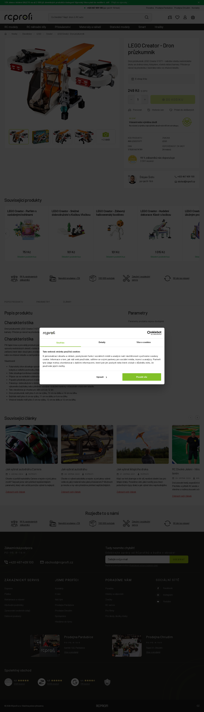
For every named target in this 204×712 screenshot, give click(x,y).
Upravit (100, 377)
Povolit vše (141, 377)
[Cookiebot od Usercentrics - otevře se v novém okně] (149, 333)
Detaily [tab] (102, 342)
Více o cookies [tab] (144, 342)
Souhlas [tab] (60, 342)
